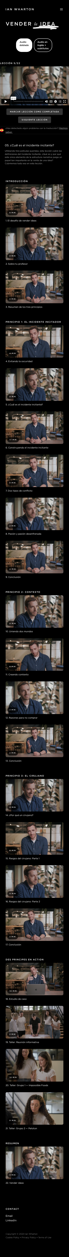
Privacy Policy (29, 1237)
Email (9, 1215)
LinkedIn (11, 1220)
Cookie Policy (12, 1237)
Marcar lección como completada (34, 111)
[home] (20, 9)
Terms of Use (44, 1237)
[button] (61, 9)
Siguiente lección (34, 119)
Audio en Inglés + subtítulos (43, 45)
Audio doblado (24, 44)
